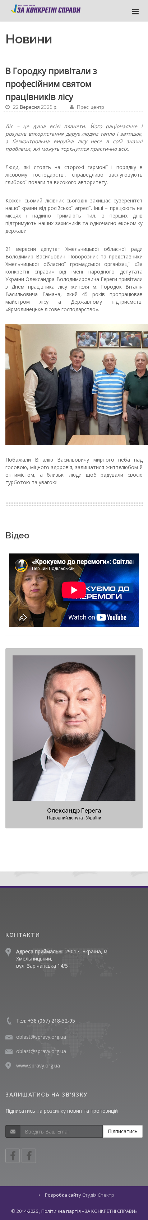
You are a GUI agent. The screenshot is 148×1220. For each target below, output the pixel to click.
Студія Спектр (98, 1195)
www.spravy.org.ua (38, 1065)
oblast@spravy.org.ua (41, 1036)
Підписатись (123, 1131)
